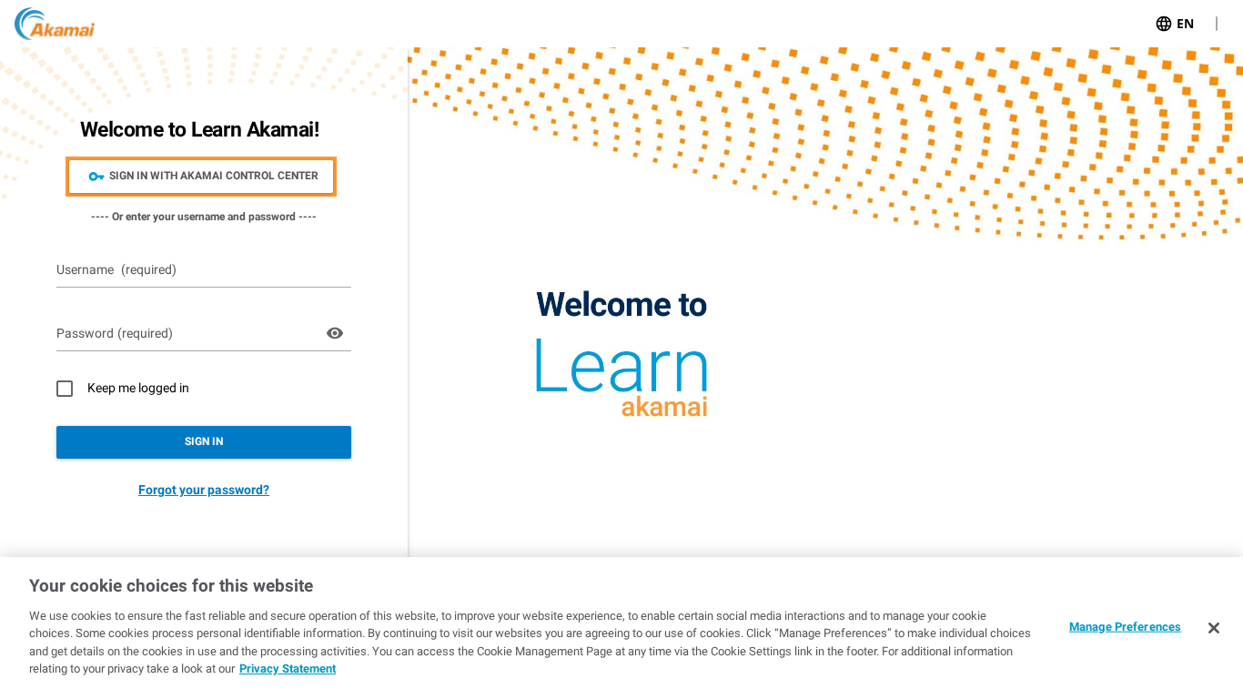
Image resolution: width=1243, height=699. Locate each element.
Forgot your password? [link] (203, 489)
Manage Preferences (1125, 626)
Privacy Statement (287, 668)
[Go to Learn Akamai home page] (55, 23)
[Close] (1214, 628)
